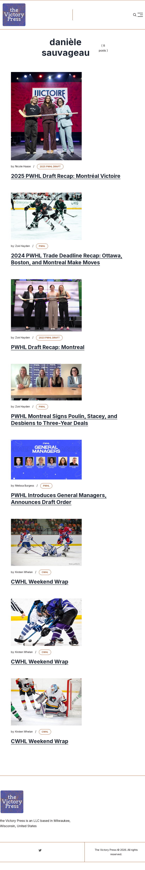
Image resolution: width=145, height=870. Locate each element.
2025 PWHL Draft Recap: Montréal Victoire (65, 176)
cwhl (45, 572)
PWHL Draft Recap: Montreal (47, 347)
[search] (135, 15)
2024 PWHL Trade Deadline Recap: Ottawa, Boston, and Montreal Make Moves (66, 259)
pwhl (42, 246)
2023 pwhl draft (49, 337)
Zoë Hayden (22, 245)
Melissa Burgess (24, 485)
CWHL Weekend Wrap (39, 581)
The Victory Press (106, 849)
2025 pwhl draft (50, 166)
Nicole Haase (23, 166)
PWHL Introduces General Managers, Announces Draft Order (59, 498)
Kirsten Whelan (24, 572)
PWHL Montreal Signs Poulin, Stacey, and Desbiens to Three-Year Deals (64, 419)
